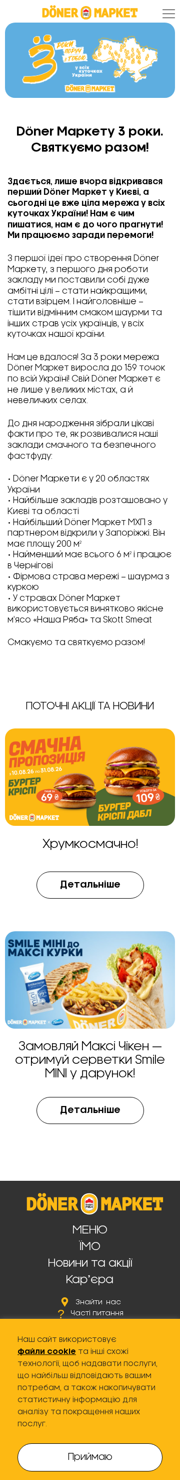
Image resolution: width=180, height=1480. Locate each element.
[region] (90, 1399)
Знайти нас (98, 1302)
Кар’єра (90, 1279)
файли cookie (47, 1351)
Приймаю (90, 1457)
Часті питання (97, 1313)
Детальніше (90, 885)
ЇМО (90, 1246)
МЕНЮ (90, 1230)
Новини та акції (90, 1263)
